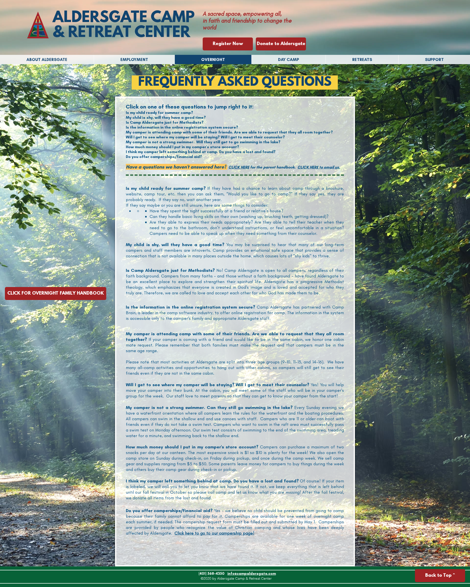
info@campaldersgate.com (251, 573)
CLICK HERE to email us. (318, 167)
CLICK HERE (238, 167)
